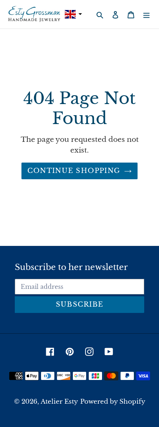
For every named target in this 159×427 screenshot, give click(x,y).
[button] (72, 14)
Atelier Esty (59, 402)
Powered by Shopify (112, 402)
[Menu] (146, 14)
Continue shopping (73, 171)
